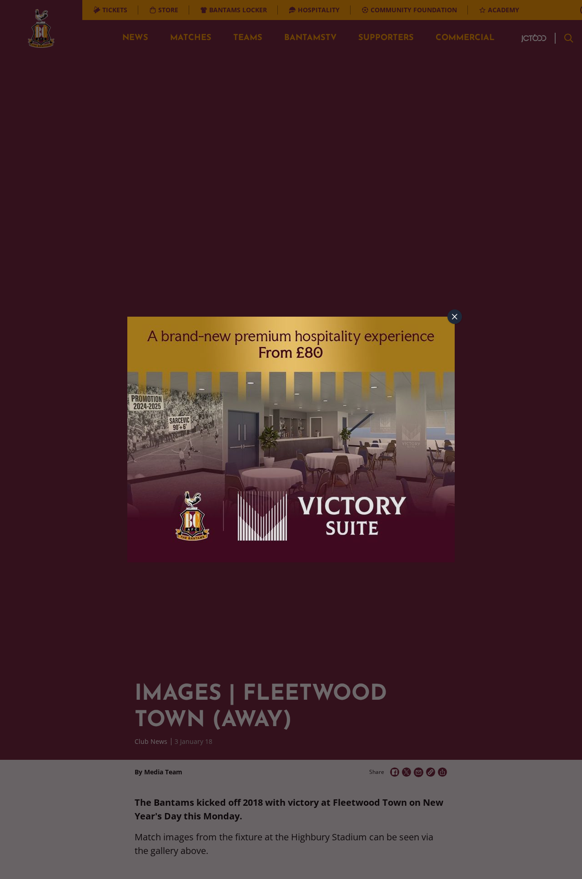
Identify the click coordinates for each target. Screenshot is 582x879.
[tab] (454, 316)
